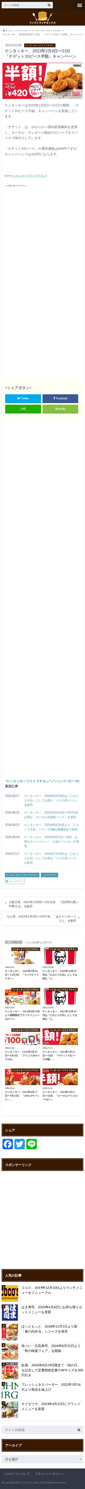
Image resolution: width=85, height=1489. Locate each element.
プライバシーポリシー (49, 1473)
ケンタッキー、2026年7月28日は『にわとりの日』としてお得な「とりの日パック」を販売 (51, 858)
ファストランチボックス (31, 1482)
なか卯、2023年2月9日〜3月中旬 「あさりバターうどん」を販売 (41, 918)
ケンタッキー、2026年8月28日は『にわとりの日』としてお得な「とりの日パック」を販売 (51, 800)
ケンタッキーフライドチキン (28, 175)
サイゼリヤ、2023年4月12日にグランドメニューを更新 (51, 1406)
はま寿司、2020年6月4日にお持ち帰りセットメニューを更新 (51, 1309)
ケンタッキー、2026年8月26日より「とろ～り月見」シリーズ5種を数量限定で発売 (51, 827)
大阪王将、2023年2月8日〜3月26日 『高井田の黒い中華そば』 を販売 (44, 904)
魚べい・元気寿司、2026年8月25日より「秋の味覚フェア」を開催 (51, 1348)
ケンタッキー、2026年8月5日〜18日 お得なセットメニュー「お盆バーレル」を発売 (51, 841)
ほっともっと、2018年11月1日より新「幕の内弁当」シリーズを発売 (49, 1328)
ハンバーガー (64, 781)
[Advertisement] (42, 231)
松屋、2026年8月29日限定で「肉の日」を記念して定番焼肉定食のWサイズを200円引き (52, 1370)
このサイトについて (17, 1473)
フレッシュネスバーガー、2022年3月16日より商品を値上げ (51, 1386)
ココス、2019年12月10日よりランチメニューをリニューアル (52, 1290)
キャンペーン (16, 881)
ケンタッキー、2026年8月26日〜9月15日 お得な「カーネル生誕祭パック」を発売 (52, 815)
